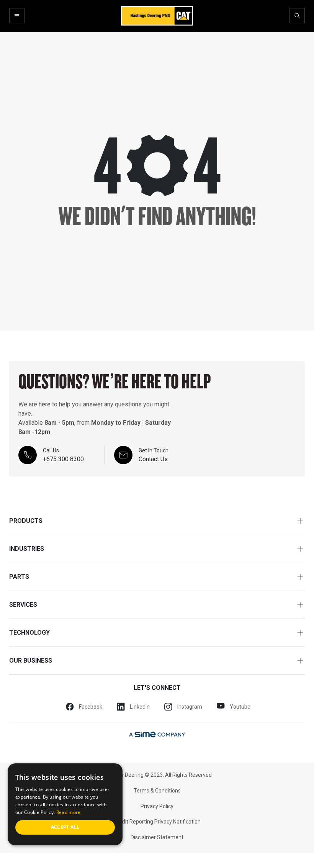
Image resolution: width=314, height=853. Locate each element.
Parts (19, 576)
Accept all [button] (65, 827)
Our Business (30, 660)
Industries (26, 548)
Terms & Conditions (157, 791)
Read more (68, 812)
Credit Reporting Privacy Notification (157, 822)
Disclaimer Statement (157, 837)
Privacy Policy (157, 806)
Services (23, 604)
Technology (29, 632)
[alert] (65, 804)
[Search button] (297, 15)
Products (26, 520)
